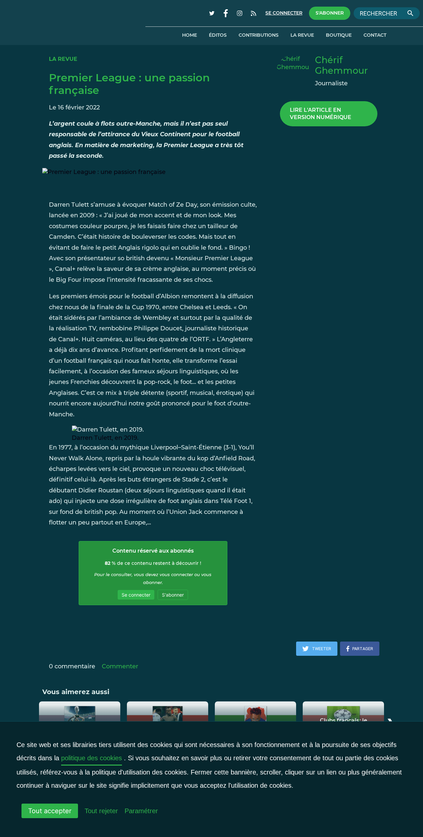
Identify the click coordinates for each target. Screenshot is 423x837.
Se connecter (283, 13)
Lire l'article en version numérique (320, 113)
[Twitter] (212, 13)
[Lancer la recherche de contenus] (410, 13)
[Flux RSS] (253, 13)
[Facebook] (225, 13)
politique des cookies (91, 758)
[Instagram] (239, 13)
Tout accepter (49, 811)
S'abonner (330, 13)
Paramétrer (141, 811)
